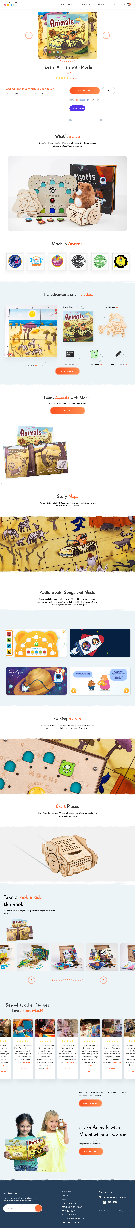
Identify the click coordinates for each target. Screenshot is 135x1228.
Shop (116, 4)
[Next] (106, 35)
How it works (67, 4)
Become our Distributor (73, 1218)
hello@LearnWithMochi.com (114, 1197)
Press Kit (66, 1199)
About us (103, 4)
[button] (52, 980)
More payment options (77, 114)
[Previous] (29, 35)
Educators (86, 4)
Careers (66, 1195)
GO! (38, 1208)
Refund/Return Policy (72, 1207)
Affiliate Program (70, 1222)
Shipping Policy (69, 1203)
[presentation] (31, 980)
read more (26, 1062)
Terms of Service (69, 1215)
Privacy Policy (68, 1211)
